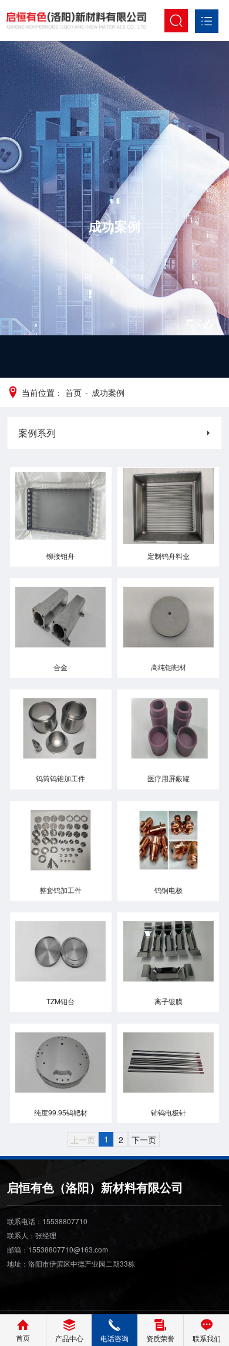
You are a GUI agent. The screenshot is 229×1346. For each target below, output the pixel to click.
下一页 (144, 1139)
